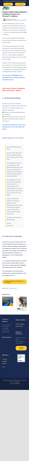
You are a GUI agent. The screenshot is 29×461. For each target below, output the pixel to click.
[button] (3, 304)
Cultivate (4, 361)
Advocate (11, 288)
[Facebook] (2, 341)
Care (3, 366)
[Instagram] (8, 341)
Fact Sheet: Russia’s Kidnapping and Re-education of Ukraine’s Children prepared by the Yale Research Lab (13, 77)
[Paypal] (6, 341)
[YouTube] (4, 341)
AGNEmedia (16, 383)
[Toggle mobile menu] (26, 8)
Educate (4, 363)
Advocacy (15, 288)
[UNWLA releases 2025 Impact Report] (21, 304)
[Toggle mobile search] (23, 8)
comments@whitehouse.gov (16, 108)
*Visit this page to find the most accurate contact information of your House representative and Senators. (14, 127)
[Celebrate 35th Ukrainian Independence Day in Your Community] (7, 301)
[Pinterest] (10, 341)
